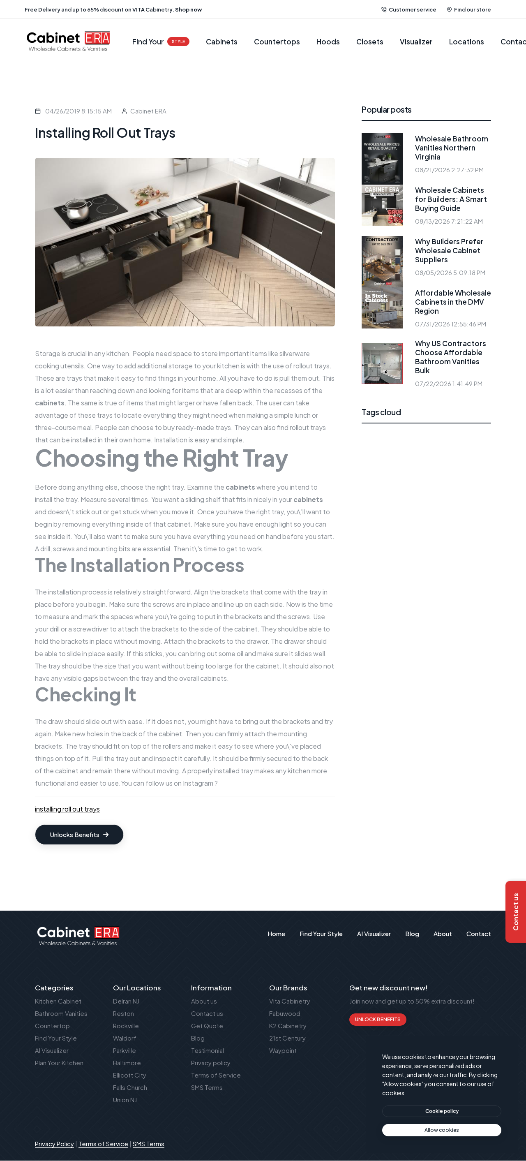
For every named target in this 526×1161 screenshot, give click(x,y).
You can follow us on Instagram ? (169, 783)
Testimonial (207, 1050)
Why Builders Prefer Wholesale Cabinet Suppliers (449, 250)
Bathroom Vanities (61, 1013)
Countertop (52, 1025)
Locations (466, 41)
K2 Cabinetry (288, 1025)
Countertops (277, 41)
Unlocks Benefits (75, 834)
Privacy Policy (54, 1143)
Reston (123, 1013)
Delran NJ (126, 1001)
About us (204, 1001)
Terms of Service (216, 1075)
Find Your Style (56, 1038)
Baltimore (127, 1062)
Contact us (207, 1013)
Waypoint (283, 1050)
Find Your (158, 41)
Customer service (412, 9)
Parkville (124, 1050)
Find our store (472, 9)
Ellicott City (129, 1075)
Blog (198, 1038)
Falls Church (130, 1087)
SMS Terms (207, 1087)
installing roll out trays (67, 809)
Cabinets (222, 41)
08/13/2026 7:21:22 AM (449, 221)
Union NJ (125, 1099)
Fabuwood (284, 1013)
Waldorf (124, 1038)
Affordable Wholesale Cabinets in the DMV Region (453, 301)
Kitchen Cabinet (58, 1001)
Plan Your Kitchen (59, 1062)
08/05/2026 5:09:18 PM (450, 272)
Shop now (188, 9)
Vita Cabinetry (289, 1001)
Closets (369, 41)
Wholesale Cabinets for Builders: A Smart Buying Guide (451, 199)
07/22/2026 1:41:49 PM (448, 383)
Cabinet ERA (148, 111)
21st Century (287, 1038)
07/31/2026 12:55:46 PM (450, 324)
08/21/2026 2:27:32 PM (449, 169)
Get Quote (207, 1025)
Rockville (126, 1025)
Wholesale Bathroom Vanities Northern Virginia (451, 147)
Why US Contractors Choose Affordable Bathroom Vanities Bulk (450, 357)
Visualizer (416, 41)
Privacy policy (211, 1062)
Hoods (328, 41)
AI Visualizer (52, 1050)
